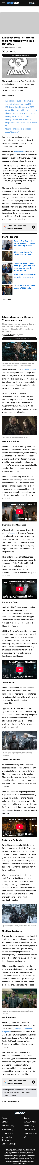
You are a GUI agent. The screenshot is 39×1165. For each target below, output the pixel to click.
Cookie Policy (7, 1133)
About (4, 1118)
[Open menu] (3, 3)
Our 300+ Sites (30, 1122)
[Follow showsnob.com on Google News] (33, 227)
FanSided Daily (8, 1126)
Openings (27, 1118)
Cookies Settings (9, 1144)
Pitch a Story (29, 1126)
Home (4, 300)
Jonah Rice (8, 335)
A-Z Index (28, 1137)
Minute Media (12, 1149)
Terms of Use (29, 1129)
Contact (5, 1122)
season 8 (13, 533)
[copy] (14, 51)
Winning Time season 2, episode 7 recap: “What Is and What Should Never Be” (21, 122)
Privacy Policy (7, 1129)
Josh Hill (7, 48)
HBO (9, 300)
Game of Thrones (13, 1101)
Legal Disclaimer (30, 1133)
